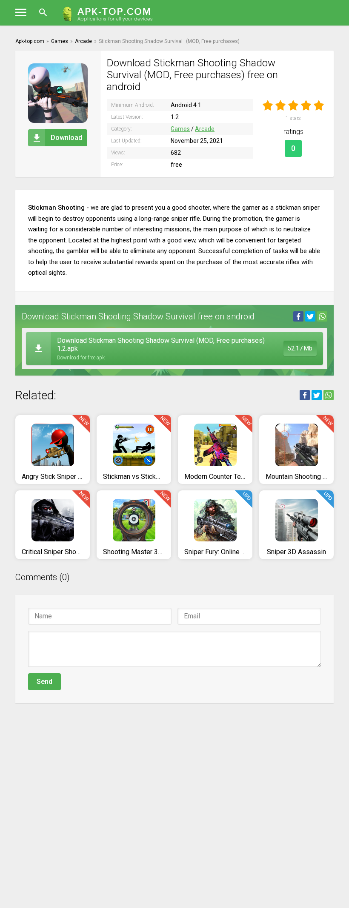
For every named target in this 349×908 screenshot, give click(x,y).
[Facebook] (298, 316)
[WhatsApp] (322, 316)
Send (44, 681)
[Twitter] (310, 316)
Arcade (205, 128)
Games (180, 128)
